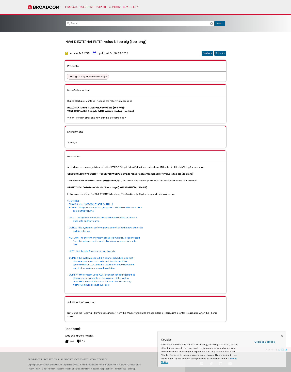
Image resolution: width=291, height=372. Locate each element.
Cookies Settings (264, 341)
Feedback (207, 53)
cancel (211, 23)
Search (219, 23)
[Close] (282, 336)
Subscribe (220, 53)
